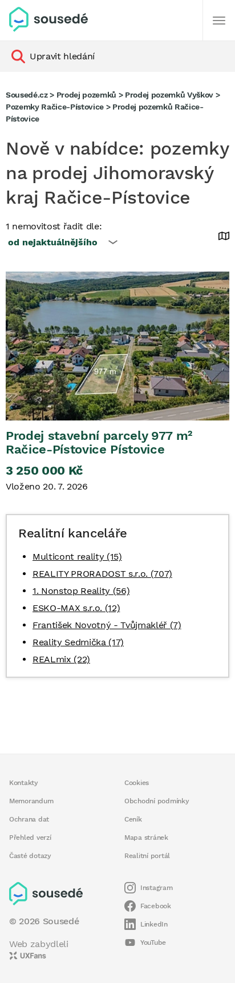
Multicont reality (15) (77, 556)
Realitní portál (147, 856)
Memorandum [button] (31, 801)
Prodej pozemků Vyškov (169, 94)
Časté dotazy (30, 856)
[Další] (219, 20)
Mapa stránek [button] (146, 838)
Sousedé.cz (27, 94)
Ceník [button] (133, 819)
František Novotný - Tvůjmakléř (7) (107, 625)
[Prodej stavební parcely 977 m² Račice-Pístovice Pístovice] (117, 346)
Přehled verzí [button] (30, 838)
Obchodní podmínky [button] (156, 801)
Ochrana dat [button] (29, 819)
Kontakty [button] (23, 783)
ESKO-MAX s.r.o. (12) (76, 607)
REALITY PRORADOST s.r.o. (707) (102, 573)
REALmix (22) (61, 659)
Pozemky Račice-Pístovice (55, 106)
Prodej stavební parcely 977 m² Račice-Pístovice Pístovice (99, 442)
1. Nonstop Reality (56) (81, 590)
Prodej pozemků (86, 94)
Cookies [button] (136, 783)
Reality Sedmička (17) (78, 642)
